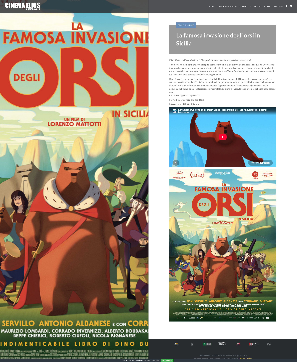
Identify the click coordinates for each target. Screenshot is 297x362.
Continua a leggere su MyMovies (184, 95)
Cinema (190, 25)
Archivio (182, 25)
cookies (156, 360)
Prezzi (257, 6)
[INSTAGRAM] (291, 6)
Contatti (278, 6)
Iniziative (245, 6)
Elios (267, 6)
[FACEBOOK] (286, 6)
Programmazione (227, 6)
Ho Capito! (167, 360)
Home (211, 6)
